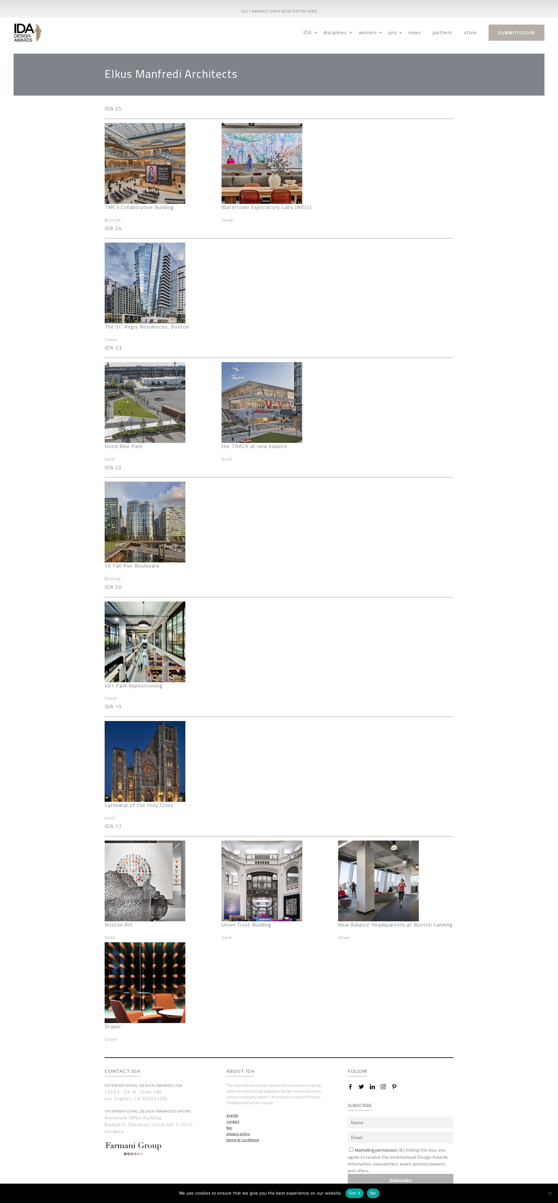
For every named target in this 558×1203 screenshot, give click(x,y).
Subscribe (400, 1180)
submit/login (516, 32)
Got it (355, 1193)
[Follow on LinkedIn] (375, 1086)
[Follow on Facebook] (353, 1086)
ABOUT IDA (240, 1071)
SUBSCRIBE (360, 1105)
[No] (550, 1193)
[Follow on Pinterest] (397, 1086)
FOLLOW (357, 1071)
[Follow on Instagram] (386, 1086)
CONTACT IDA (122, 1071)
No (373, 1193)
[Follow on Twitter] (364, 1086)
